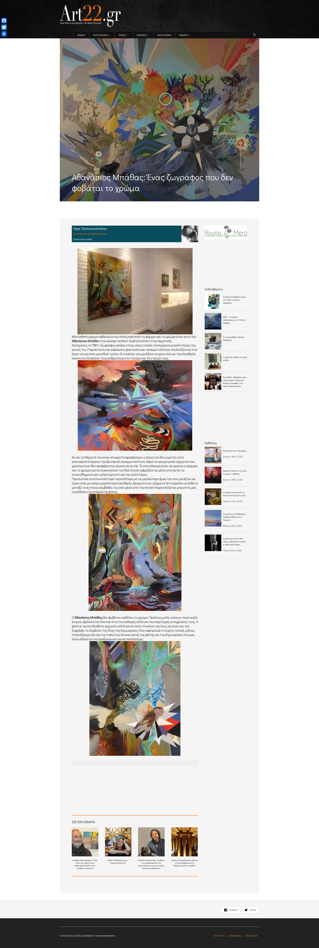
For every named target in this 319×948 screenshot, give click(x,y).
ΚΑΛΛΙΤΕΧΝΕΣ (164, 35)
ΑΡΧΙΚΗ (81, 35)
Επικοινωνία (235, 936)
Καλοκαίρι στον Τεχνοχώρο (234, 450)
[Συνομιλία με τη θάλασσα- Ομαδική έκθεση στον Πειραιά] (213, 518)
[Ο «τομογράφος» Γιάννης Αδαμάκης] (213, 341)
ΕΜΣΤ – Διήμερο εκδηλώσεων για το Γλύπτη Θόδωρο (234, 320)
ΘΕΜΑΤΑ (183, 35)
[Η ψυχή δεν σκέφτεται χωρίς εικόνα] (213, 361)
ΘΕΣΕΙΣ (122, 35)
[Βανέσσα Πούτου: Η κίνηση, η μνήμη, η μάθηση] (213, 475)
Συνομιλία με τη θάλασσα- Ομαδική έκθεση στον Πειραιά (234, 517)
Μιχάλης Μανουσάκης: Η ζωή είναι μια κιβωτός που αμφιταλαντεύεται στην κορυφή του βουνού (85, 864)
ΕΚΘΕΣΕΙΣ (142, 35)
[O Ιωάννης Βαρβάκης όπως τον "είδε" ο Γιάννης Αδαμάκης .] (213, 301)
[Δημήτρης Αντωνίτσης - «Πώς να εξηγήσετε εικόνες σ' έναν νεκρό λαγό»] (213, 543)
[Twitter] (4, 27)
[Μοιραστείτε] (4, 34)
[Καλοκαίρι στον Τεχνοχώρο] (213, 455)
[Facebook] (4, 20)
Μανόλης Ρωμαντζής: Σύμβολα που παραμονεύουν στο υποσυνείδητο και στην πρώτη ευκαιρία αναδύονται (151, 864)
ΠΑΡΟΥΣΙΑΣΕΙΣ (100, 35)
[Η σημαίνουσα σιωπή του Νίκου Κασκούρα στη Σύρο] (213, 496)
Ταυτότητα (218, 936)
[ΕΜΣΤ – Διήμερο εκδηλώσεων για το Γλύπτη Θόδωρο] (213, 321)
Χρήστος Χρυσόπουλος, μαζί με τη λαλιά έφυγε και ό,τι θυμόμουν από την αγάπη (184, 863)
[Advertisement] (99, 204)
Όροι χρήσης (252, 936)
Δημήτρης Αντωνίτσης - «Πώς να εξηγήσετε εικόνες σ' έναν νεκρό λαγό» (234, 541)
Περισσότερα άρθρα (82, 239)
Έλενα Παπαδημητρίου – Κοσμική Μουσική (118, 861)
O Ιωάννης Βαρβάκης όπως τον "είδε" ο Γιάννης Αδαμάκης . (234, 299)
